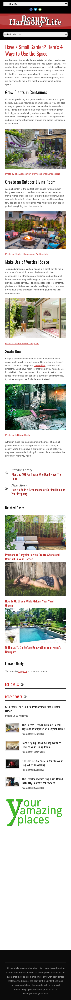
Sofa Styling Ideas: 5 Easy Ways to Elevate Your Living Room (41, 745)
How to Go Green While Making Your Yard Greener (29, 603)
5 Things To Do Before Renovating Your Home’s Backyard (33, 649)
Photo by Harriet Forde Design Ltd (22, 343)
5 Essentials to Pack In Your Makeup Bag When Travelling (42, 763)
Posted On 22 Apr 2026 (33, 769)
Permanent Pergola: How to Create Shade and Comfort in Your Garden (32, 556)
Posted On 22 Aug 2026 (16, 715)
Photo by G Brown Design (18, 435)
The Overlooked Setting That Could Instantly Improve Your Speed (42, 781)
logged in (22, 671)
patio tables (39, 365)
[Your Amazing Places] (35, 826)
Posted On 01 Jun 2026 (33, 733)
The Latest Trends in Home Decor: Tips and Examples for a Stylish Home (43, 727)
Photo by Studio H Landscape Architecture (26, 254)
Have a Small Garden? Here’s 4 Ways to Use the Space (34, 50)
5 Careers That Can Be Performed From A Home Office (32, 709)
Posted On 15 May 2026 (33, 751)
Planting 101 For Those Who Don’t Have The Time (37, 476)
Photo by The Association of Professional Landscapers (32, 173)
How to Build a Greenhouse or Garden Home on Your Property (38, 492)
